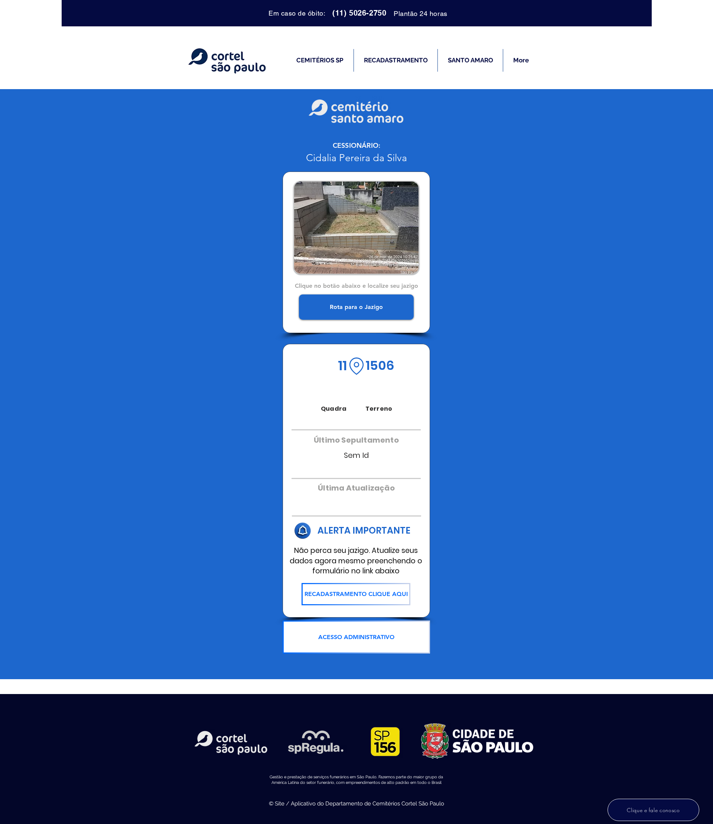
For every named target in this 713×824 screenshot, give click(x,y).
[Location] (356, 366)
